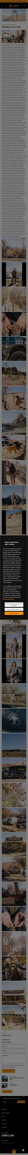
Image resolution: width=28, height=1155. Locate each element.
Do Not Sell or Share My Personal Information (14, 604)
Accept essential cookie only (14, 609)
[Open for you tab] (23, 1150)
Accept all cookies (14, 613)
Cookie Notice (10, 599)
